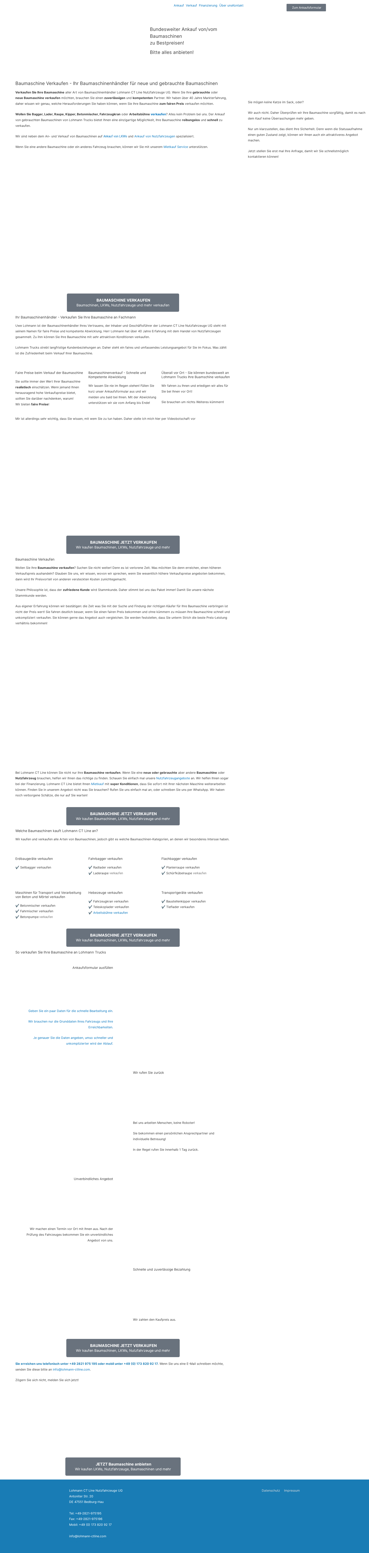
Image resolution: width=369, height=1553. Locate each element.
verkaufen (158, 114)
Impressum (292, 1490)
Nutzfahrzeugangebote (173, 778)
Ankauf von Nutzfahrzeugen (154, 136)
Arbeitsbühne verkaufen (110, 913)
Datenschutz (271, 1490)
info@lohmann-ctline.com (71, 1369)
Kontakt (238, 5)
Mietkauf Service (176, 147)
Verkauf (191, 5)
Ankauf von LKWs (115, 136)
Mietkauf (97, 784)
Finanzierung (208, 5)
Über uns (225, 5)
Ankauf (179, 5)
